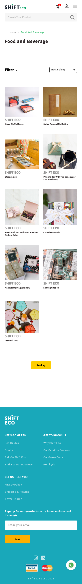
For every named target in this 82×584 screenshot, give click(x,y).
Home (13, 32)
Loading (41, 365)
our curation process (56, 450)
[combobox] (41, 17)
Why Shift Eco (52, 443)
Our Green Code (53, 457)
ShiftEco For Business (19, 464)
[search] (75, 14)
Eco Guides (12, 443)
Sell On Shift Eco (15, 457)
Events (9, 450)
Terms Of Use (13, 498)
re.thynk (49, 464)
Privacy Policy (13, 484)
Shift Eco (12, 120)
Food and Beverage (33, 32)
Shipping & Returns (17, 491)
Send (17, 539)
